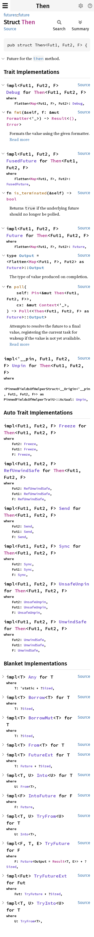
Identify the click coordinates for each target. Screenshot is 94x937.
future (24, 15)
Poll (24, 310)
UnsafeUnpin (74, 584)
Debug (13, 92)
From (33, 745)
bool (12, 198)
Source (10, 28)
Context (48, 304)
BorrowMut (40, 718)
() (71, 118)
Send (64, 508)
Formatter (18, 118)
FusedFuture (21, 161)
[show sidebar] (5, 5)
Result (59, 118)
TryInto (46, 903)
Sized (47, 688)
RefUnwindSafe (22, 470)
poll (19, 286)
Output (26, 255)
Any (32, 677)
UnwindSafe (72, 622)
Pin (35, 292)
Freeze (67, 426)
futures (10, 15)
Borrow (36, 697)
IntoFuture (42, 796)
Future (14, 235)
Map (33, 103)
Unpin (19, 365)
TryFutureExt (50, 876)
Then (43, 6)
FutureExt (40, 755)
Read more (19, 139)
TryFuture (57, 843)
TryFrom (46, 816)
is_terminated (30, 192)
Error (13, 124)
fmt (18, 112)
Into (42, 775)
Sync (64, 546)
